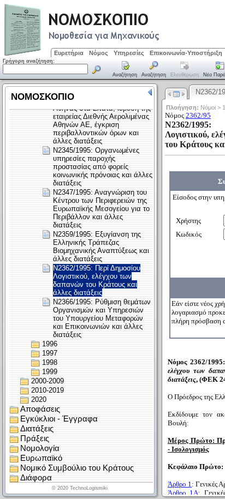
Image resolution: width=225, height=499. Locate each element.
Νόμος (98, 53)
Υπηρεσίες (129, 53)
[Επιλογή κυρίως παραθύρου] (125, 70)
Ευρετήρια (69, 53)
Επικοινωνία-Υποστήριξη (186, 53)
